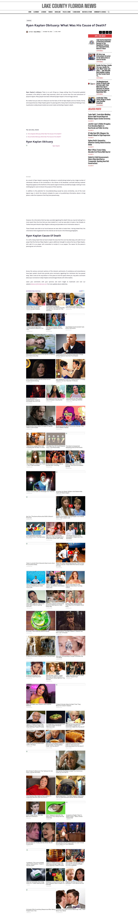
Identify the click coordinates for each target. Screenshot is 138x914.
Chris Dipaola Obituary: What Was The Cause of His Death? (44, 134)
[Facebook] (100, 32)
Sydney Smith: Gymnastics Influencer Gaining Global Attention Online (99, 142)
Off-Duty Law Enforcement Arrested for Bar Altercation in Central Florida (103, 57)
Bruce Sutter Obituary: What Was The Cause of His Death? (44, 137)
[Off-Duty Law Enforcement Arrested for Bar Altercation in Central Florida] (91, 57)
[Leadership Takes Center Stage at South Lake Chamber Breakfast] (91, 100)
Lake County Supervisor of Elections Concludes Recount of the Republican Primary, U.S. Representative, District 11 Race (103, 44)
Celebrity (29, 20)
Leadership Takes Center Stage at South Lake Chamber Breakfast (103, 100)
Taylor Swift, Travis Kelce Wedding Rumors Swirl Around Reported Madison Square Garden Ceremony (99, 116)
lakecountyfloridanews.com (39, 284)
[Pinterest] (107, 32)
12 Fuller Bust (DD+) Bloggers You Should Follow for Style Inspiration (99, 134)
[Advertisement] (55, 80)
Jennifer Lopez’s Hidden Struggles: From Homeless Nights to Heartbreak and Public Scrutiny (99, 126)
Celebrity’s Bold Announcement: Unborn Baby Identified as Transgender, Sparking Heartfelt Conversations (98, 160)
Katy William (37, 31)
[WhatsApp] (110, 32)
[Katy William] (27, 32)
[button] (108, 12)
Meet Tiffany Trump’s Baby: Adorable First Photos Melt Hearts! (99, 151)
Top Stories (99, 50)
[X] (103, 32)
